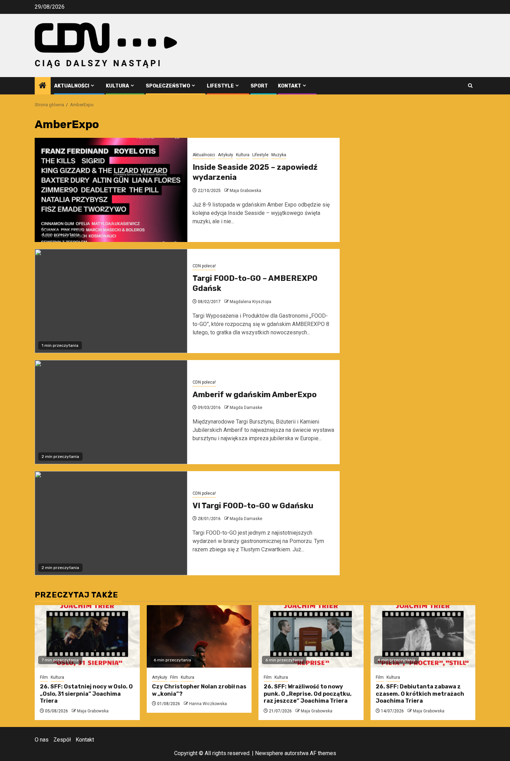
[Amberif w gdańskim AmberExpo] (111, 412)
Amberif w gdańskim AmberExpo (255, 394)
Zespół (62, 739)
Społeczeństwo (168, 86)
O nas (42, 739)
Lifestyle (220, 86)
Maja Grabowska (245, 190)
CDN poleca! (204, 266)
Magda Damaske (246, 407)
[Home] (42, 86)
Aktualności (71, 86)
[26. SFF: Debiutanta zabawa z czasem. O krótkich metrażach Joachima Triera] (423, 636)
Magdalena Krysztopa (250, 301)
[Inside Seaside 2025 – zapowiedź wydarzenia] (111, 190)
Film (44, 677)
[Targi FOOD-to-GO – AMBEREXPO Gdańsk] (111, 301)
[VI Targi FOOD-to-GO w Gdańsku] (111, 523)
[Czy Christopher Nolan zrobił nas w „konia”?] (199, 636)
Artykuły (225, 154)
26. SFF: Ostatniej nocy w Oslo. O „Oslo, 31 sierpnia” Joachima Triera (86, 693)
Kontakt (289, 86)
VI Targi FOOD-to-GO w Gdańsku (253, 505)
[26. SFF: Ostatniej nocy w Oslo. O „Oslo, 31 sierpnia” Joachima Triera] (87, 636)
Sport (259, 86)
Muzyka (278, 154)
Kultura (117, 86)
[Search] (470, 85)
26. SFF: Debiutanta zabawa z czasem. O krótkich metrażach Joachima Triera (420, 693)
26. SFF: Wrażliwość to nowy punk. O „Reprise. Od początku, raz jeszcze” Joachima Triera (307, 693)
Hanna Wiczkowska (208, 703)
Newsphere (269, 753)
